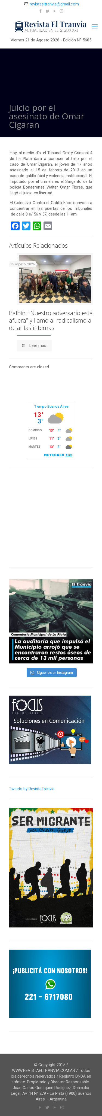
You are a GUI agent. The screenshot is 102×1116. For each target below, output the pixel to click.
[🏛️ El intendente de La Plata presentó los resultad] (51, 621)
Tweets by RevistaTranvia (31, 788)
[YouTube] (54, 11)
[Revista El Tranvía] (51, 26)
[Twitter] (47, 11)
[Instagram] (61, 11)
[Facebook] (40, 11)
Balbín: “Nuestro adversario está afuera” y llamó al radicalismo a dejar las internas (51, 320)
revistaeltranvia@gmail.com (54, 4)
